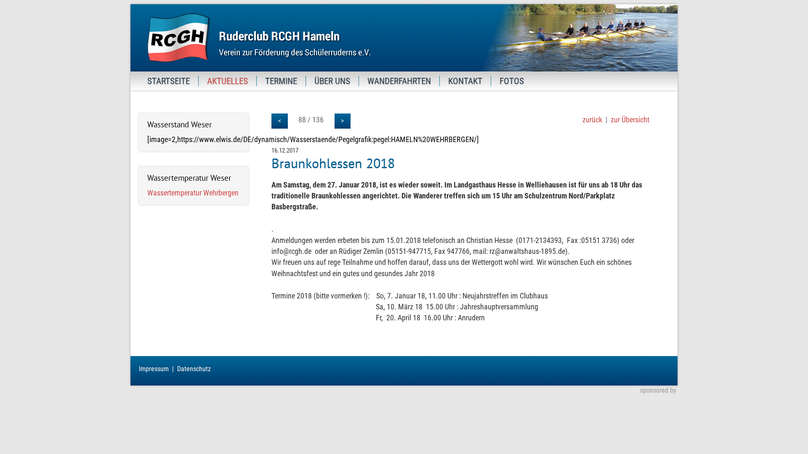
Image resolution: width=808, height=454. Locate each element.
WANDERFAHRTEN (399, 81)
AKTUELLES (227, 81)
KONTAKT (465, 81)
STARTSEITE (168, 81)
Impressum (154, 369)
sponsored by (658, 390)
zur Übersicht (630, 120)
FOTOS (512, 81)
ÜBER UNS (332, 81)
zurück (592, 120)
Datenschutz (194, 369)
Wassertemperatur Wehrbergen (193, 193)
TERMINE (281, 81)
